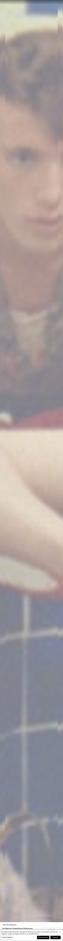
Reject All (55, 937)
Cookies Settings (7, 937)
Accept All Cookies (43, 937)
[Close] (60, 932)
